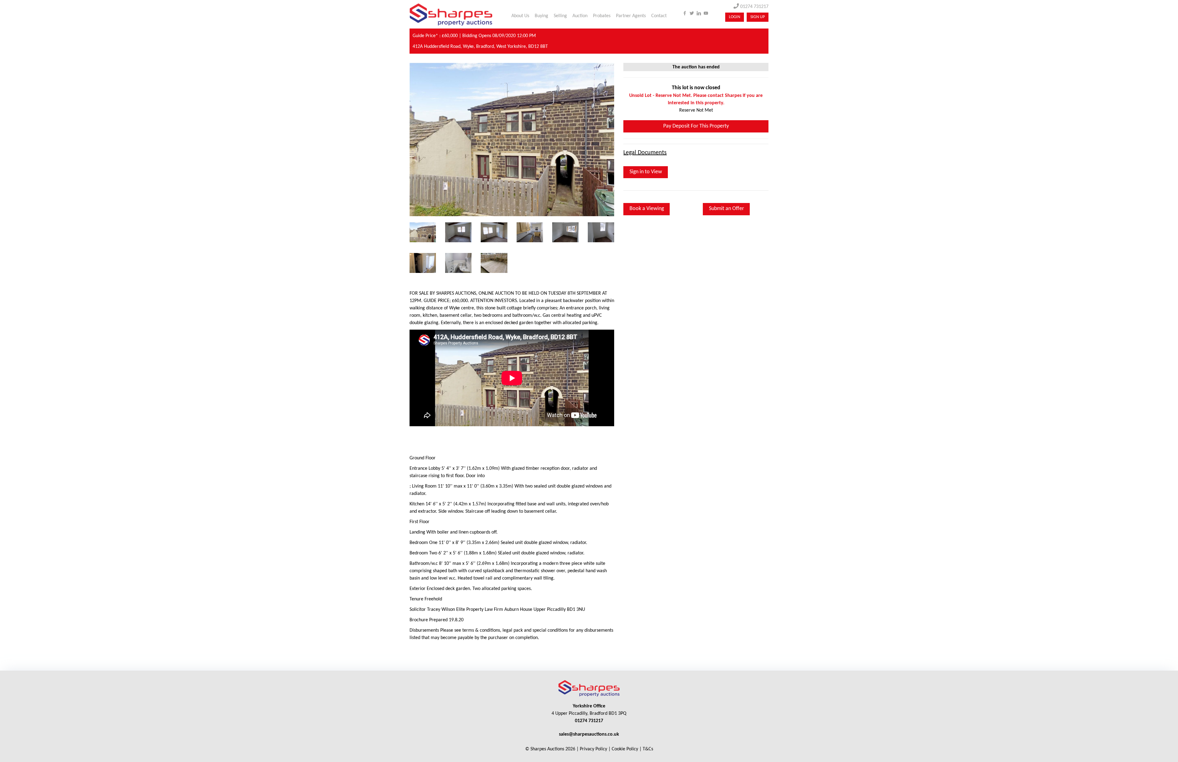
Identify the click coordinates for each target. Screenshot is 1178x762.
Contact (659, 15)
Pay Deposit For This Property (696, 126)
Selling (560, 15)
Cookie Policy (625, 749)
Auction (579, 15)
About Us (520, 15)
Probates (601, 15)
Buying (541, 15)
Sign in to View (645, 172)
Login (734, 17)
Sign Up (757, 17)
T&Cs (648, 749)
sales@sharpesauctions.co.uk (589, 734)
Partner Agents (631, 15)
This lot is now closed (696, 88)
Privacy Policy (593, 749)
